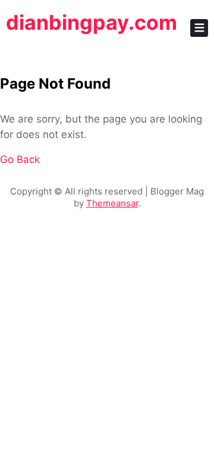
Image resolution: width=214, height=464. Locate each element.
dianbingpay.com (91, 22)
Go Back (20, 159)
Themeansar (112, 203)
